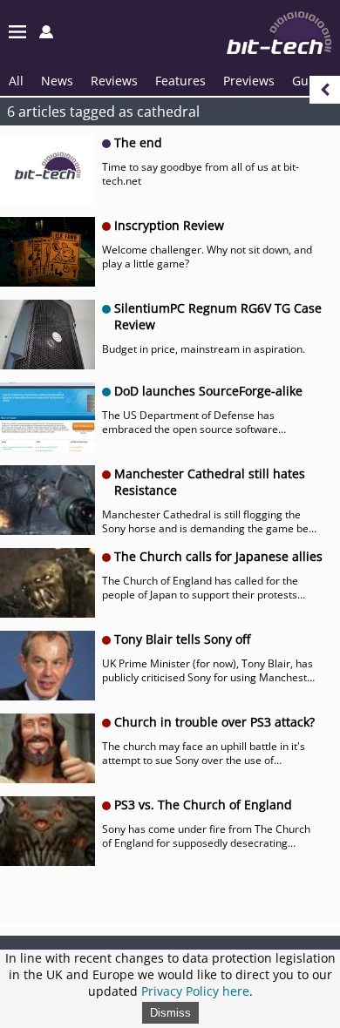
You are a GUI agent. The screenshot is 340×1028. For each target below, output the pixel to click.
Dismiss (170, 1012)
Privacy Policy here (195, 991)
